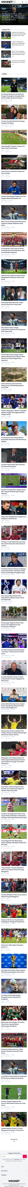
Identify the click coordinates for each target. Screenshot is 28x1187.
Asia (2, 416)
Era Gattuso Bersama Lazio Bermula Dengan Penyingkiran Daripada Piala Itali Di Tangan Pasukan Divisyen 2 (12, 96)
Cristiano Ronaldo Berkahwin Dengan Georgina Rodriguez (13, 122)
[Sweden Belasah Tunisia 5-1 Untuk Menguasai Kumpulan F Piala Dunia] (14, 1119)
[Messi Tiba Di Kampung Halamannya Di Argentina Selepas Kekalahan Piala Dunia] (14, 212)
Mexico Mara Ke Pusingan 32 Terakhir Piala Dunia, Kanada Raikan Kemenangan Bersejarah (12, 1024)
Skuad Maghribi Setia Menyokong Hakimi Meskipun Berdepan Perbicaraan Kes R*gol (13, 842)
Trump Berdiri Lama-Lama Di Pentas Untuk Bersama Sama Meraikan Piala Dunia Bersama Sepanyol (13, 250)
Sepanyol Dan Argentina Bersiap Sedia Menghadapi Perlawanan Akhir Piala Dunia (19, 35)
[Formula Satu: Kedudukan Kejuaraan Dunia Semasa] (14, 162)
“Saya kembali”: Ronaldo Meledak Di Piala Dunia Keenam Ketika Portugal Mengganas (12, 869)
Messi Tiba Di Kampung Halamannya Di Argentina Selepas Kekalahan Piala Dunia (18, 53)
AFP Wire (10, 99)
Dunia (2, 765)
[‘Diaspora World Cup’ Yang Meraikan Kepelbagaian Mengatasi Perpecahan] (14, 910)
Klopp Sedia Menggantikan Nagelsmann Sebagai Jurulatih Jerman (13, 517)
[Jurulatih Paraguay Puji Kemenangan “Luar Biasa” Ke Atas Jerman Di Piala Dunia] (14, 640)
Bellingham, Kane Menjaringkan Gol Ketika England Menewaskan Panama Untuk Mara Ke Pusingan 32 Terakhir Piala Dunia (13, 760)
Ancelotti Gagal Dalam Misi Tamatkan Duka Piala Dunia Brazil (13, 465)
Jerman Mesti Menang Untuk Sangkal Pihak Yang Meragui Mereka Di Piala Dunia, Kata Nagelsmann (13, 706)
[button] (26, 2)
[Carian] (22, 2)
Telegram (16, 1159)
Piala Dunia (4, 227)
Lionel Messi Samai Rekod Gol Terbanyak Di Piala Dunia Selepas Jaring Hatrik (14, 1077)
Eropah (3, 99)
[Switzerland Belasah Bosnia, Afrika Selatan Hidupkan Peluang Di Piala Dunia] (14, 1040)
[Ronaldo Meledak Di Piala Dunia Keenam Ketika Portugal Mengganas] (14, 885)
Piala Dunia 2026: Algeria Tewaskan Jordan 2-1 (12, 946)
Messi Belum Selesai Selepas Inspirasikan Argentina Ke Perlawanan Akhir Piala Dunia (13, 329)
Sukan (6, 99)
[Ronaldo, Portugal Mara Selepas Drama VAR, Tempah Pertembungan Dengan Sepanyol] (14, 480)
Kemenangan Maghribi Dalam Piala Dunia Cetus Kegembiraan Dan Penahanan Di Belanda (12, 624)
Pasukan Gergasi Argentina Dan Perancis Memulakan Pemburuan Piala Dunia (13, 1103)
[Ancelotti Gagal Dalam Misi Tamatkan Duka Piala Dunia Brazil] (14, 455)
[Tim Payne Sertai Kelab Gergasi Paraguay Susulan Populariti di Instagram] (14, 986)
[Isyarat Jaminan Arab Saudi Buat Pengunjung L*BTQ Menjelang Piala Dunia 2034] (14, 374)
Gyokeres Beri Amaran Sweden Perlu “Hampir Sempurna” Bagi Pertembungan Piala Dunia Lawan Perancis (14, 733)
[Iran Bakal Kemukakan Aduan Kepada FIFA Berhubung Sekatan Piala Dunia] (14, 961)
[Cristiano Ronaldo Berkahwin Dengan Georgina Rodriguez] (14, 112)
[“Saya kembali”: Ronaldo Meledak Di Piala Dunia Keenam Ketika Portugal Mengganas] (14, 858)
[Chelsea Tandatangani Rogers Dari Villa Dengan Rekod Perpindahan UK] (14, 187)
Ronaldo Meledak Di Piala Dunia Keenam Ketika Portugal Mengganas (14, 896)
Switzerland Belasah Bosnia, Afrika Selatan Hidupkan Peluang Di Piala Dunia (12, 1051)
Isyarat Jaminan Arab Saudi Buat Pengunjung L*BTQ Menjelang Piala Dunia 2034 (12, 385)
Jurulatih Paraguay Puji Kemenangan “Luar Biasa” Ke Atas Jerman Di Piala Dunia (13, 651)
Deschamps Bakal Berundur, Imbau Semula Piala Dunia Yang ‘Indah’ (12, 303)
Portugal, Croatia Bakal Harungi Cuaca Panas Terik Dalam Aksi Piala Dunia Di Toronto (13, 543)
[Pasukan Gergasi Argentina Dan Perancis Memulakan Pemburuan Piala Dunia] (14, 1092)
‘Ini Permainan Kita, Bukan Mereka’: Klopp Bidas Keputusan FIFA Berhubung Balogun (13, 439)
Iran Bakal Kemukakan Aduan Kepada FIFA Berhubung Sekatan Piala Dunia (13, 971)
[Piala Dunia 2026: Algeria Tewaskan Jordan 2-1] (14, 936)
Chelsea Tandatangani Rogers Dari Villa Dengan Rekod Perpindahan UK (18, 43)
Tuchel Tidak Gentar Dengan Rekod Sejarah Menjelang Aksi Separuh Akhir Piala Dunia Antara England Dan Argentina (13, 357)
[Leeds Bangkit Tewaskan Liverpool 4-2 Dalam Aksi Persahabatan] (14, 137)
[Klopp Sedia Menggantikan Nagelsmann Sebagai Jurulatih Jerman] (14, 507)
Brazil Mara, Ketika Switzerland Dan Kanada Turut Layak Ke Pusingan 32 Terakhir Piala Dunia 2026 (12, 788)
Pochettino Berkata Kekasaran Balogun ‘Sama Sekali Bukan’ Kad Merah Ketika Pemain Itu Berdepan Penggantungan (13, 570)
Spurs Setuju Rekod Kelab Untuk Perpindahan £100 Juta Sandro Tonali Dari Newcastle (12, 597)
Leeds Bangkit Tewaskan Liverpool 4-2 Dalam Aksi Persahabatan (13, 147)
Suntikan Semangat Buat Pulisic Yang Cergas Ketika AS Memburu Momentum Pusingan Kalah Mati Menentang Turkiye (14, 815)
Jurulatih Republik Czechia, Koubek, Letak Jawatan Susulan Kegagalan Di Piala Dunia (12, 679)
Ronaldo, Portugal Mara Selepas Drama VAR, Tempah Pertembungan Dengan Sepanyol (13, 491)
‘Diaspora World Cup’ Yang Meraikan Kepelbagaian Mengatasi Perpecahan (12, 921)
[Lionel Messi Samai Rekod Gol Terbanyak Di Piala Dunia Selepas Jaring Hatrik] (14, 1067)
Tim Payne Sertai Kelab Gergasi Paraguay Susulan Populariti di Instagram (11, 997)
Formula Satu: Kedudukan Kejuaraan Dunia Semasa (18, 61)
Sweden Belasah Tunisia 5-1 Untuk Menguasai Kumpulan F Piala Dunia (12, 1129)
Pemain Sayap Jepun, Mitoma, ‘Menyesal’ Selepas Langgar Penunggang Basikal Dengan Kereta (14, 412)
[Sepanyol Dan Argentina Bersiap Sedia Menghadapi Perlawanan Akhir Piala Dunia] (14, 266)
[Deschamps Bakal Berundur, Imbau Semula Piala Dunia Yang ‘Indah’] (14, 293)
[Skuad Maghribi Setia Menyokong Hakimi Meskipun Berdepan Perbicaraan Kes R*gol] (14, 831)
